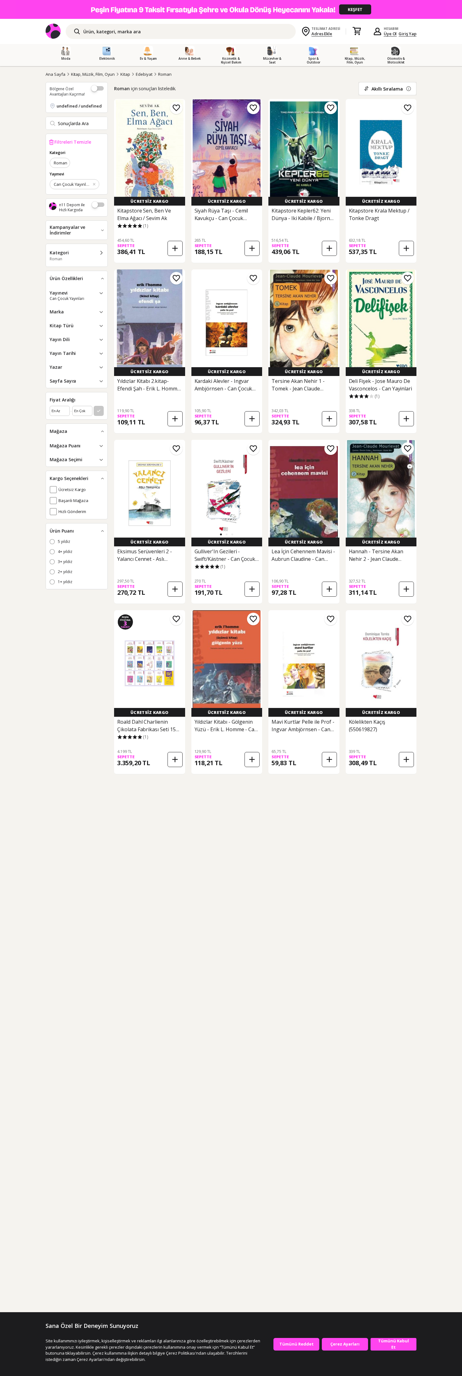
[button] (221, 534)
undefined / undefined (79, 106)
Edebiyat (144, 74)
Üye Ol (390, 33)
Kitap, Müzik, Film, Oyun (93, 74)
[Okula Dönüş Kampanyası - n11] (231, 9)
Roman (165, 74)
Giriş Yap (407, 33)
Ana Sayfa (55, 74)
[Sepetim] (356, 31)
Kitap (125, 74)
